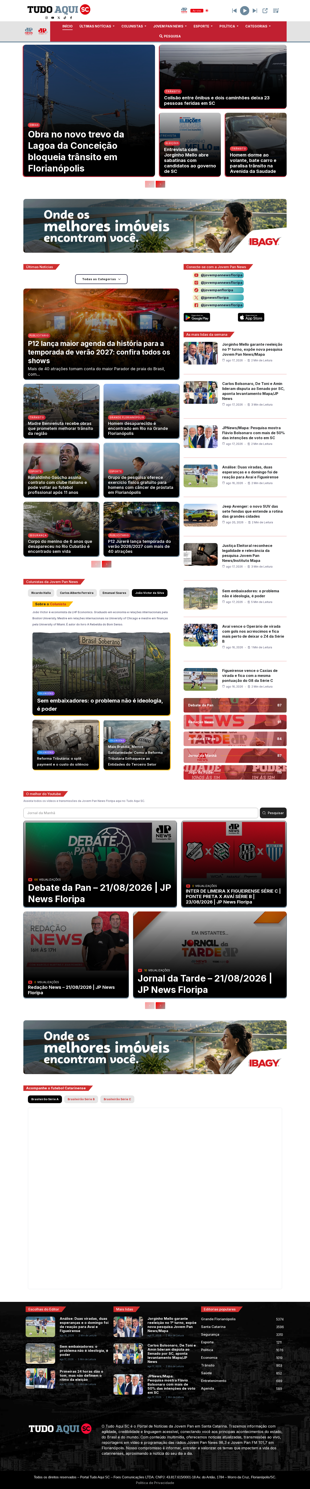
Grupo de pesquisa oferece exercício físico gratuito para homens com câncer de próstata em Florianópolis (140, 485)
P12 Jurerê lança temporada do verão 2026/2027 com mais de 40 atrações (139, 546)
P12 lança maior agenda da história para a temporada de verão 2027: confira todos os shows (99, 352)
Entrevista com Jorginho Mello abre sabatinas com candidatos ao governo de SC (190, 160)
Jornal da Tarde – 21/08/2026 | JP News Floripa (205, 984)
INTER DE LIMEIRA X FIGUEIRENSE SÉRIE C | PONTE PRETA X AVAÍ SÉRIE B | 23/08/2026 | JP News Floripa (233, 896)
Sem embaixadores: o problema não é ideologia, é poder (84, 1350)
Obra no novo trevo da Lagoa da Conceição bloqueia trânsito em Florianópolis (76, 151)
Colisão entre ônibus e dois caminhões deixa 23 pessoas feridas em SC (217, 100)
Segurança (38, 535)
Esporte (36, 471)
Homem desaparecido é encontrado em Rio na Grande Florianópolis (138, 428)
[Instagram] (46, 17)
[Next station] (234, 10)
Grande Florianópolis (127, 417)
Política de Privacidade (155, 1483)
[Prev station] (254, 10)
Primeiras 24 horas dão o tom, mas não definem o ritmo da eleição (81, 1375)
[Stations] (276, 11)
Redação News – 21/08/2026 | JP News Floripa (71, 990)
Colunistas (46, 693)
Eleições (172, 143)
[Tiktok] (65, 17)
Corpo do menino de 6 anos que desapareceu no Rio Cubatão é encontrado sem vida (60, 546)
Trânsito (173, 91)
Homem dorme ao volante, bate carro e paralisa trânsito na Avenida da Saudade (253, 163)
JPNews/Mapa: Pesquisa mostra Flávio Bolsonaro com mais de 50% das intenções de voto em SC (253, 433)
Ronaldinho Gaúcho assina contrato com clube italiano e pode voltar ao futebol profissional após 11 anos (57, 485)
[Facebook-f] (71, 17)
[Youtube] (52, 17)
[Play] (245, 10)
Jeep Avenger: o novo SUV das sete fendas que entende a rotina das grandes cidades (252, 511)
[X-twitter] (58, 17)
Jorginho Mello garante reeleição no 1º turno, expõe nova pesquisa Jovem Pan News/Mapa (252, 349)
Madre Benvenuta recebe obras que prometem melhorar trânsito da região (60, 428)
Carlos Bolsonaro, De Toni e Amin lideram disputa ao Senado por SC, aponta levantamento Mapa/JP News (172, 1353)
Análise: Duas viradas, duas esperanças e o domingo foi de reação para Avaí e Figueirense (250, 472)
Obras (34, 125)
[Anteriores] (150, 184)
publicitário (39, 335)
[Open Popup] (265, 10)
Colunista (58, 604)
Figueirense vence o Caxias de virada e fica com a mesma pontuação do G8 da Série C (250, 675)
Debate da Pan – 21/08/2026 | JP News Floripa (99, 893)
